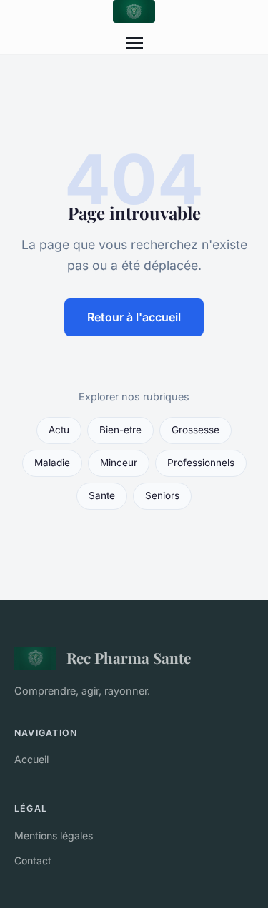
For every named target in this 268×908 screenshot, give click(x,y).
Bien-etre (120, 429)
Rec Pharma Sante (128, 657)
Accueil (31, 759)
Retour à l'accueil (134, 317)
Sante (102, 495)
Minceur (118, 462)
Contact (32, 860)
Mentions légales (53, 835)
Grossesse (195, 429)
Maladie (52, 462)
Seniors (162, 495)
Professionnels (200, 462)
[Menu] (134, 42)
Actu (59, 429)
